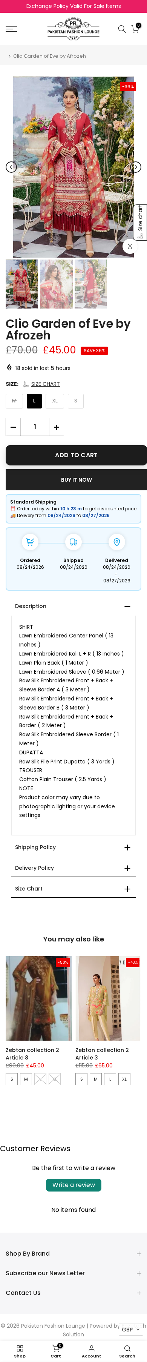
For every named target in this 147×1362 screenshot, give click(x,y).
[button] (41, 384)
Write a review (73, 1185)
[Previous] (11, 167)
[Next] (135, 167)
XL (124, 1079)
